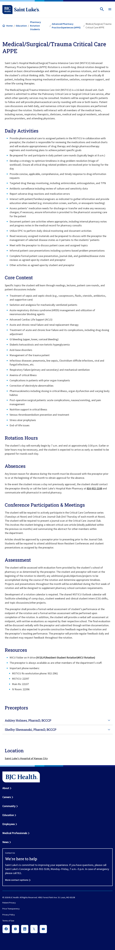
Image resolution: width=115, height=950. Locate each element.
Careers (6, 797)
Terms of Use (8, 920)
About (5, 788)
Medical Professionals (14, 833)
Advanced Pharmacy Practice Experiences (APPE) (66, 25)
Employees (8, 824)
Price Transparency (11, 908)
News (5, 842)
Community (9, 806)
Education (21, 25)
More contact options (16, 879)
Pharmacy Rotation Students (35, 26)
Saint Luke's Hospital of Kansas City (26, 758)
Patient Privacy (9, 902)
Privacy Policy (8, 914)
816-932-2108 (94, 488)
